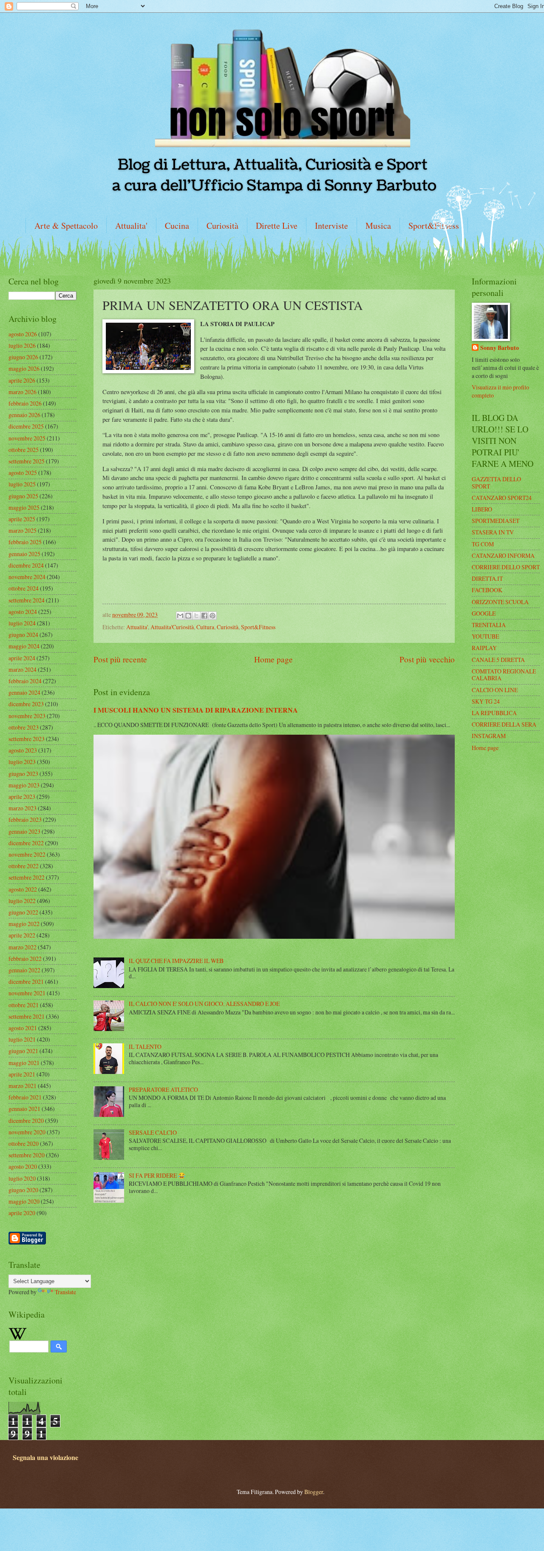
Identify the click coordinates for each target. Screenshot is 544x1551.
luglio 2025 (22, 484)
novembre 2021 (26, 993)
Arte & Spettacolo (66, 225)
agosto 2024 (22, 612)
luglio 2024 (22, 623)
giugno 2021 (23, 1051)
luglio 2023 (22, 762)
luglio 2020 (22, 1178)
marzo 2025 (22, 530)
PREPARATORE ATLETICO (163, 1089)
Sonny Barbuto (499, 348)
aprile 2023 (21, 797)
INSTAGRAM (489, 736)
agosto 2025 (22, 473)
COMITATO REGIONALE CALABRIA (504, 674)
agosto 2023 (22, 750)
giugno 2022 (23, 912)
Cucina (177, 225)
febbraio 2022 (25, 958)
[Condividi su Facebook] (204, 615)
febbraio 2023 (25, 819)
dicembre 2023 (26, 704)
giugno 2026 (23, 357)
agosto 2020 (22, 1166)
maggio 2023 (24, 785)
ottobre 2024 (23, 588)
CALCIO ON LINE (495, 690)
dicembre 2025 (26, 426)
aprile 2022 (21, 935)
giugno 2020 (23, 1190)
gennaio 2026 (24, 415)
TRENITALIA (489, 625)
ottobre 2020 (23, 1143)
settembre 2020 (26, 1155)
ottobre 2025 (23, 450)
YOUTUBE (485, 636)
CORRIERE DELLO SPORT (506, 567)
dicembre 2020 (26, 1120)
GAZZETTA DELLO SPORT (496, 482)
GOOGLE (484, 613)
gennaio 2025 (24, 554)
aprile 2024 (21, 658)
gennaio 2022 (24, 970)
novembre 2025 (26, 438)
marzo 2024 (22, 669)
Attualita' (131, 225)
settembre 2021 (26, 1016)
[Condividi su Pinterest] (212, 615)
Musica (378, 225)
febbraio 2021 (25, 1097)
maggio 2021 (24, 1063)
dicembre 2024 (26, 565)
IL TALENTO (145, 1047)
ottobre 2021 (23, 1005)
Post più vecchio (427, 659)
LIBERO (482, 509)
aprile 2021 (21, 1074)
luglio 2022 (22, 901)
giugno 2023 (23, 774)
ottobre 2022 (23, 866)
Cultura (205, 627)
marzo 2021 (22, 1086)
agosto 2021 (22, 1028)
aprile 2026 (21, 380)
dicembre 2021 (26, 981)
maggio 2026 (24, 368)
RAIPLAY (484, 648)
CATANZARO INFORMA (503, 555)
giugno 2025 (23, 496)
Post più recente (120, 659)
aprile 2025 (21, 519)
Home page (273, 659)
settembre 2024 (26, 600)
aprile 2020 (21, 1213)
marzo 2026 (22, 392)
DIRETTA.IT (487, 578)
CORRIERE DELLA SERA (504, 724)
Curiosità (222, 225)
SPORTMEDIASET (495, 521)
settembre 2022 (26, 877)
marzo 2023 (22, 808)
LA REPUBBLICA (494, 713)
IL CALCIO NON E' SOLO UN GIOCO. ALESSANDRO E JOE (204, 1004)
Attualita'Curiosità (172, 627)
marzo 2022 (22, 947)
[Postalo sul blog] (188, 615)
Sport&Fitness (258, 627)
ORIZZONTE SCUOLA (500, 602)
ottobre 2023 (23, 727)
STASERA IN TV (493, 532)
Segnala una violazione (45, 1457)
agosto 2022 (22, 889)
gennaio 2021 (24, 1109)
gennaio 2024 (24, 692)
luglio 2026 (22, 345)
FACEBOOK (487, 590)
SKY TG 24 (486, 701)
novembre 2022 (26, 854)
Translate (65, 1292)
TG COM (483, 544)
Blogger (313, 1492)
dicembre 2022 (26, 843)
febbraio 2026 (25, 403)
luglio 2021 (22, 1039)
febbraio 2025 (25, 542)
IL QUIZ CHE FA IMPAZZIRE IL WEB (176, 961)
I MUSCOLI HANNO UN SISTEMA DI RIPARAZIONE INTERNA (196, 710)
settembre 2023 (26, 739)
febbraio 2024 (25, 681)
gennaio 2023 (24, 831)
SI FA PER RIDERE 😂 (157, 1175)
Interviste (331, 225)
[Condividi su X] (196, 615)
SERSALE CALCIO (153, 1132)
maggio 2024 (24, 646)
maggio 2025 (24, 507)
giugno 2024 (23, 635)
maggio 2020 (24, 1201)
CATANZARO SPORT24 (502, 498)
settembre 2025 (26, 461)
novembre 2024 (26, 577)
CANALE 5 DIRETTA (498, 660)
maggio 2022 (24, 924)
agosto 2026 (22, 334)
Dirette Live (277, 225)
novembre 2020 (26, 1132)
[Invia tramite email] (180, 615)
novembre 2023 (26, 716)
